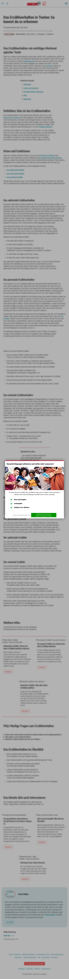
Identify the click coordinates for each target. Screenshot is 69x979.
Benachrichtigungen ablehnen (21, 515)
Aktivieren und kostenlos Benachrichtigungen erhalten (44, 515)
